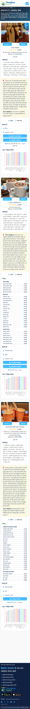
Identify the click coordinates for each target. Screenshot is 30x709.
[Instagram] (7, 702)
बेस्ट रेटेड (3, 7)
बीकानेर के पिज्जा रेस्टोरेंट (8, 677)
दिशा (21, 54)
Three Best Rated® (15, 707)
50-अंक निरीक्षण (13, 14)
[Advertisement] (15, 648)
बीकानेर (7, 7)
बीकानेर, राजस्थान (7, 668)
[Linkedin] (14, 702)
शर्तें (6, 704)
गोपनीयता (3, 704)
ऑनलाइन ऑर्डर (8, 350)
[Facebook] (1, 702)
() (19, 50)
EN (14, 7)
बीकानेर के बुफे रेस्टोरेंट (7, 682)
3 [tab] (15, 419)
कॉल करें (8, 44)
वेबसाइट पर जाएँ (9, 132)
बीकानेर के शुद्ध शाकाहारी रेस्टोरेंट (9, 685)
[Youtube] (11, 702)
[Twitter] (4, 702)
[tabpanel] (15, 33)
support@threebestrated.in (13, 699)
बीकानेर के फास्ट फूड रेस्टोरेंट (9, 680)
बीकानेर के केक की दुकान (8, 674)
